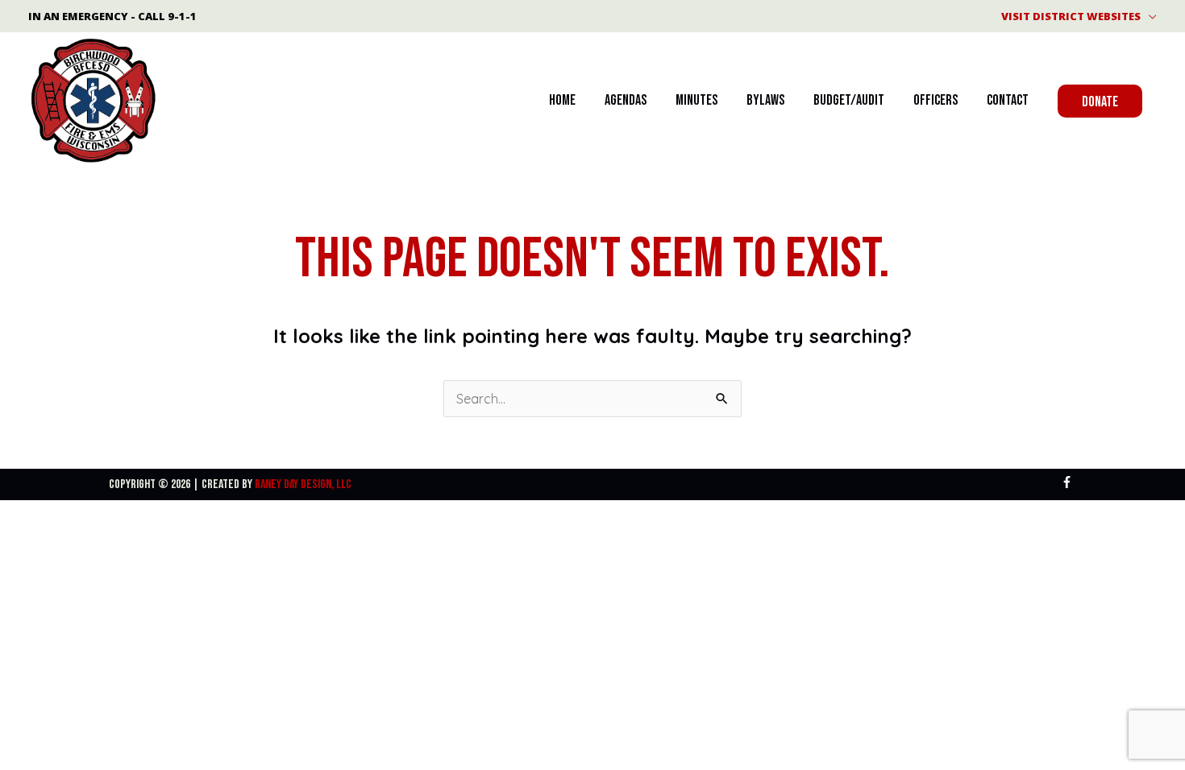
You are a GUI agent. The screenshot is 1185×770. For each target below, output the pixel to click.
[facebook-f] (1069, 482)
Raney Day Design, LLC (303, 484)
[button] (1100, 101)
